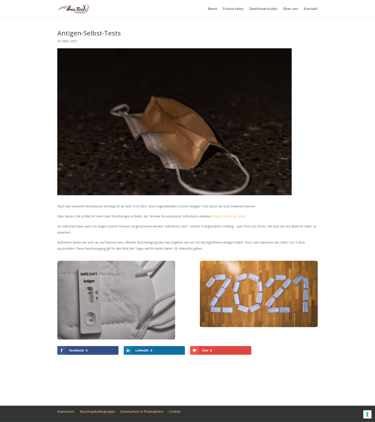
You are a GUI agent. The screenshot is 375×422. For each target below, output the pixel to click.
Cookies (175, 411)
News (212, 9)
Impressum (65, 411)
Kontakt (311, 9)
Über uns (290, 9)
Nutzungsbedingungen (97, 411)
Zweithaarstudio (263, 9)
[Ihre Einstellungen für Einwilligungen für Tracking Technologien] (367, 414)
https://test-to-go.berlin (229, 216)
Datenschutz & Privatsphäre (141, 411)
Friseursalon (233, 9)
